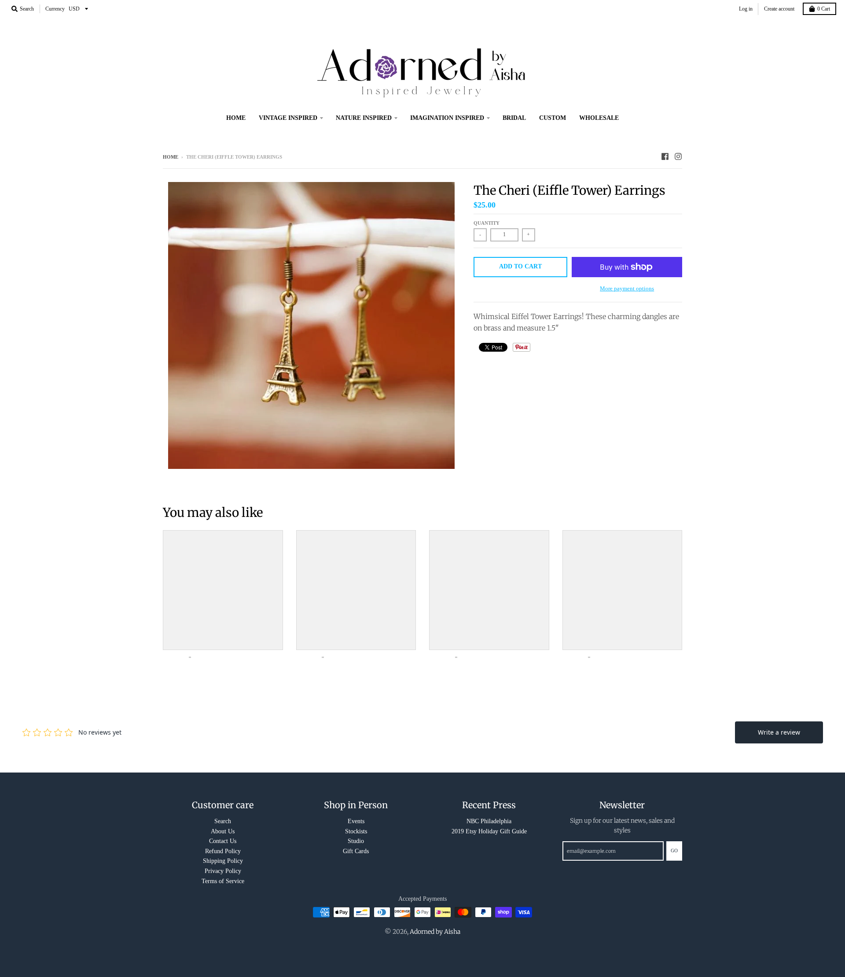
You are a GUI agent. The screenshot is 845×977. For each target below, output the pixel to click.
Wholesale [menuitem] (599, 118)
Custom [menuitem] (552, 118)
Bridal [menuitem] (514, 118)
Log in (746, 9)
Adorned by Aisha (435, 932)
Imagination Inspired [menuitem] (447, 118)
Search (222, 821)
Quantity (487, 223)
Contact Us (222, 841)
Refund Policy (223, 851)
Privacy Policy (223, 871)
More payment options (627, 288)
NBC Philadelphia (489, 821)
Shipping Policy (223, 861)
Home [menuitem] (236, 118)
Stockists (356, 831)
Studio (356, 841)
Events (356, 821)
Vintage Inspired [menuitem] (288, 118)
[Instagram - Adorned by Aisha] (678, 156)
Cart (823, 9)
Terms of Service (223, 881)
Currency (55, 9)
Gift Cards (356, 851)
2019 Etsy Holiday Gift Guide (489, 831)
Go (674, 850)
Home (170, 157)
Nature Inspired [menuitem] (364, 118)
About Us (223, 831)
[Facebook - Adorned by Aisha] (665, 156)
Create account (779, 9)
